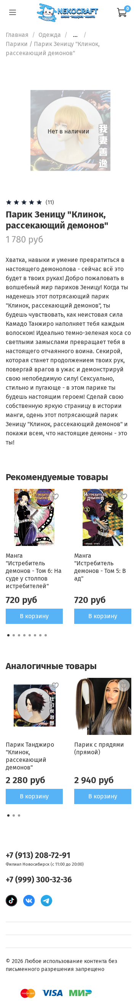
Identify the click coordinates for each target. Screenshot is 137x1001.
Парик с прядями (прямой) (99, 748)
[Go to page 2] (14, 635)
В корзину (34, 616)
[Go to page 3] (19, 635)
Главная (17, 34)
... (75, 35)
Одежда (49, 34)
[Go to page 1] (8, 635)
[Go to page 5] (30, 635)
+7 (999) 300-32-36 (39, 880)
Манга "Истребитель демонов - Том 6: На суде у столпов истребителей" (34, 571)
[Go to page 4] (24, 635)
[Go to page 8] (46, 635)
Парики (17, 44)
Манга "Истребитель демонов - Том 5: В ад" (100, 567)
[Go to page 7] (40, 635)
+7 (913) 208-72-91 (38, 855)
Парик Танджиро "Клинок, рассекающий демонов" (30, 756)
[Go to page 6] (35, 635)
